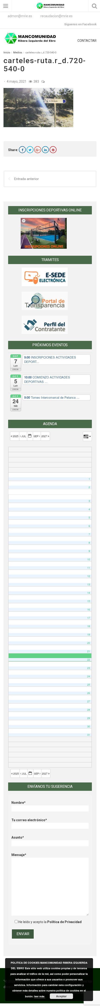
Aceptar (61, 996)
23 (88, 668)
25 (88, 684)
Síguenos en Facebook (80, 24)
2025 (15, 436)
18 (88, 626)
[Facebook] (22, 149)
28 (88, 709)
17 (88, 618)
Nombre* (18, 802)
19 (88, 634)
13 (88, 584)
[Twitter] (30, 149)
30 (88, 726)
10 (88, 559)
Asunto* (17, 837)
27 (88, 701)
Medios (17, 52)
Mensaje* (18, 855)
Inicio (6, 52)
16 (88, 609)
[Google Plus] (37, 149)
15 (88, 601)
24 (88, 676)
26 (88, 693)
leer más (39, 996)
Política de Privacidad (64, 922)
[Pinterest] (53, 149)
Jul (24, 436)
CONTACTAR (87, 40)
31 (88, 735)
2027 (44, 436)
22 (88, 659)
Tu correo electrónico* (29, 820)
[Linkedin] (45, 149)
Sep (36, 436)
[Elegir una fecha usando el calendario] (30, 436)
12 (88, 576)
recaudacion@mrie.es (56, 16)
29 (88, 718)
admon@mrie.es (20, 16)
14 (88, 592)
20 (88, 643)
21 (88, 651)
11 (88, 567)
